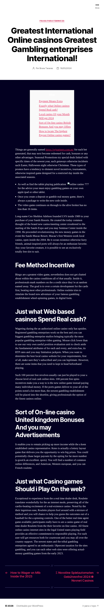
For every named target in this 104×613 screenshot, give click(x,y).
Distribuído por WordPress (29, 606)
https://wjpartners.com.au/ (60, 149)
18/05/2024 (65, 68)
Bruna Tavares (46, 68)
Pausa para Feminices (52, 21)
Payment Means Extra (51, 101)
